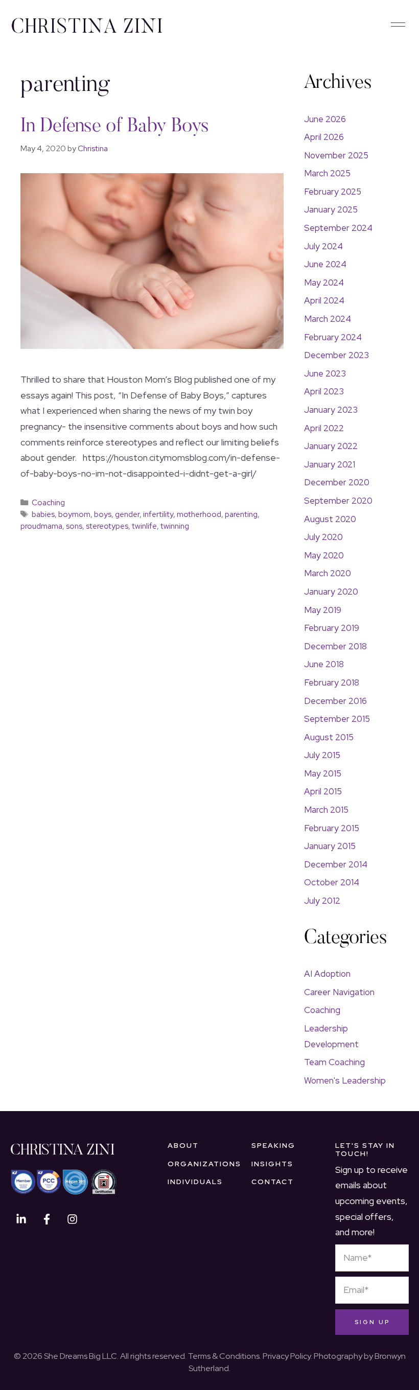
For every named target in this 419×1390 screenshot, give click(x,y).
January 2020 (331, 591)
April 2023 (324, 391)
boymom (74, 514)
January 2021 (329, 464)
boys (102, 514)
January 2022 (331, 446)
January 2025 (331, 209)
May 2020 (324, 555)
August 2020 (330, 519)
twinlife (144, 526)
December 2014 (335, 864)
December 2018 (335, 646)
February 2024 (333, 337)
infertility (158, 514)
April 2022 (324, 428)
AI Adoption (327, 973)
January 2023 (331, 409)
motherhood (199, 514)
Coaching (48, 502)
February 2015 (331, 828)
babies (43, 514)
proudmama (41, 526)
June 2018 (324, 664)
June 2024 (325, 264)
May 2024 (324, 282)
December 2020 (336, 482)
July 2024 (323, 246)
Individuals (195, 1182)
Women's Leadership (345, 1080)
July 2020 (323, 537)
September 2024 (338, 227)
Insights (272, 1164)
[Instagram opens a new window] (72, 1219)
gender (127, 514)
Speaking (273, 1145)
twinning (174, 526)
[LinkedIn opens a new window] (21, 1219)
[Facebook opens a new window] (46, 1219)
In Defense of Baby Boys (114, 126)
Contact (272, 1182)
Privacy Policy (287, 1356)
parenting (241, 514)
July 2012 (322, 900)
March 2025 (327, 173)
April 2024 (324, 300)
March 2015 (326, 809)
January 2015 (330, 846)
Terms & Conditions (224, 1356)
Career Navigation (339, 992)
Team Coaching (334, 1062)
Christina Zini (62, 1151)
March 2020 (327, 573)
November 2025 (336, 155)
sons (74, 526)
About (183, 1145)
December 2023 (336, 355)
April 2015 (323, 791)
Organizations (204, 1164)
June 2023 (325, 373)
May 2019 (322, 610)
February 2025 (332, 191)
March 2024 (327, 318)
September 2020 (338, 500)
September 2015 (337, 718)
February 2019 (331, 627)
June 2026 (325, 119)
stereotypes (107, 526)
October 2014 (331, 882)
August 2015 (329, 737)
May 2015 (322, 773)
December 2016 (335, 700)
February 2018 (331, 682)
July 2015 (322, 755)
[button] (398, 25)
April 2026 (324, 137)
